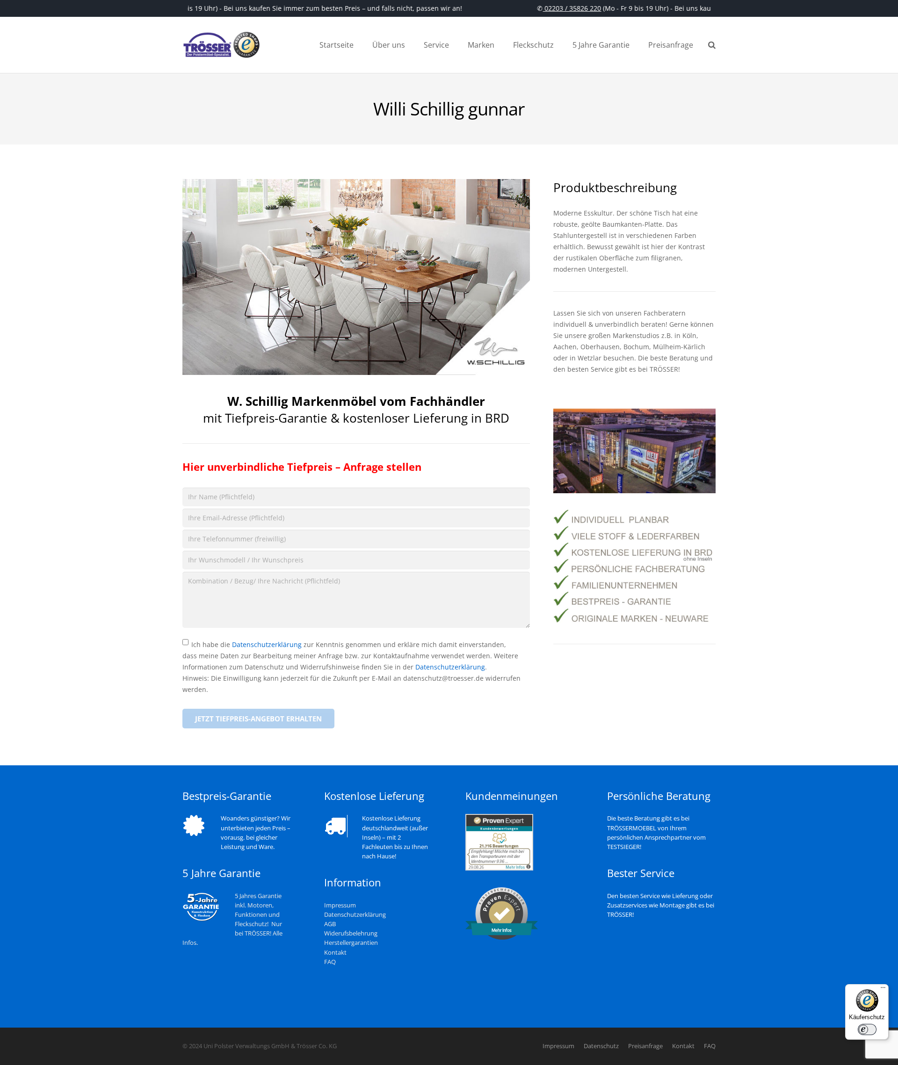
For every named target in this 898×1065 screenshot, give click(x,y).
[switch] (867, 1029)
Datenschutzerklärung (267, 644)
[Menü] (883, 989)
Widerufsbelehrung (350, 933)
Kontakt (335, 953)
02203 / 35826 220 (564, 8)
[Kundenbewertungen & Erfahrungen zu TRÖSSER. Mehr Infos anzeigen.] (499, 868)
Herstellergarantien (351, 943)
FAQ (330, 962)
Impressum (340, 905)
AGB (330, 924)
